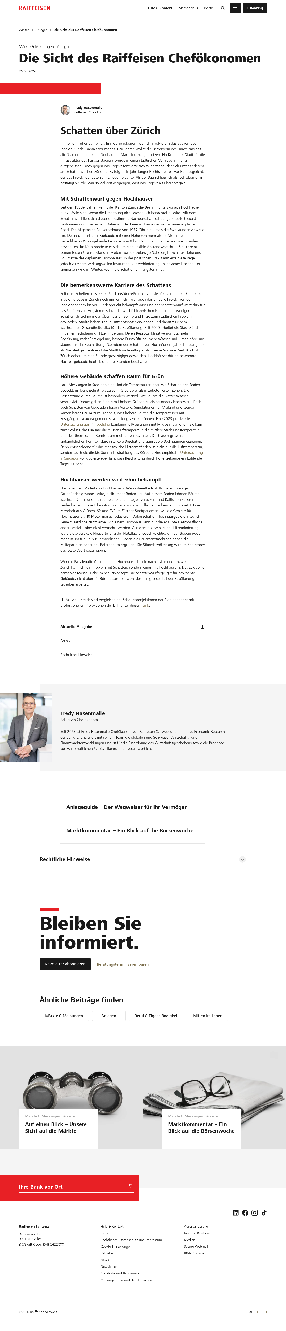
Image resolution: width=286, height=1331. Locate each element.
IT (266, 1312)
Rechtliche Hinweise (76, 655)
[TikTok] (264, 1213)
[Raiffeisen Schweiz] (34, 8)
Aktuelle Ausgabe (76, 626)
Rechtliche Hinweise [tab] (65, 859)
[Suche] (223, 8)
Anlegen (108, 1016)
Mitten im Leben (207, 1016)
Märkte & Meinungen (64, 1016)
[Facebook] (245, 1213)
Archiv (65, 640)
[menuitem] (160, 8)
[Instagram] (254, 1213)
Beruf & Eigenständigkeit (157, 1016)
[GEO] (130, 1185)
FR (258, 1312)
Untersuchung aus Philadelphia (85, 424)
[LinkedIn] (236, 1213)
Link (145, 605)
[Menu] (235, 8)
